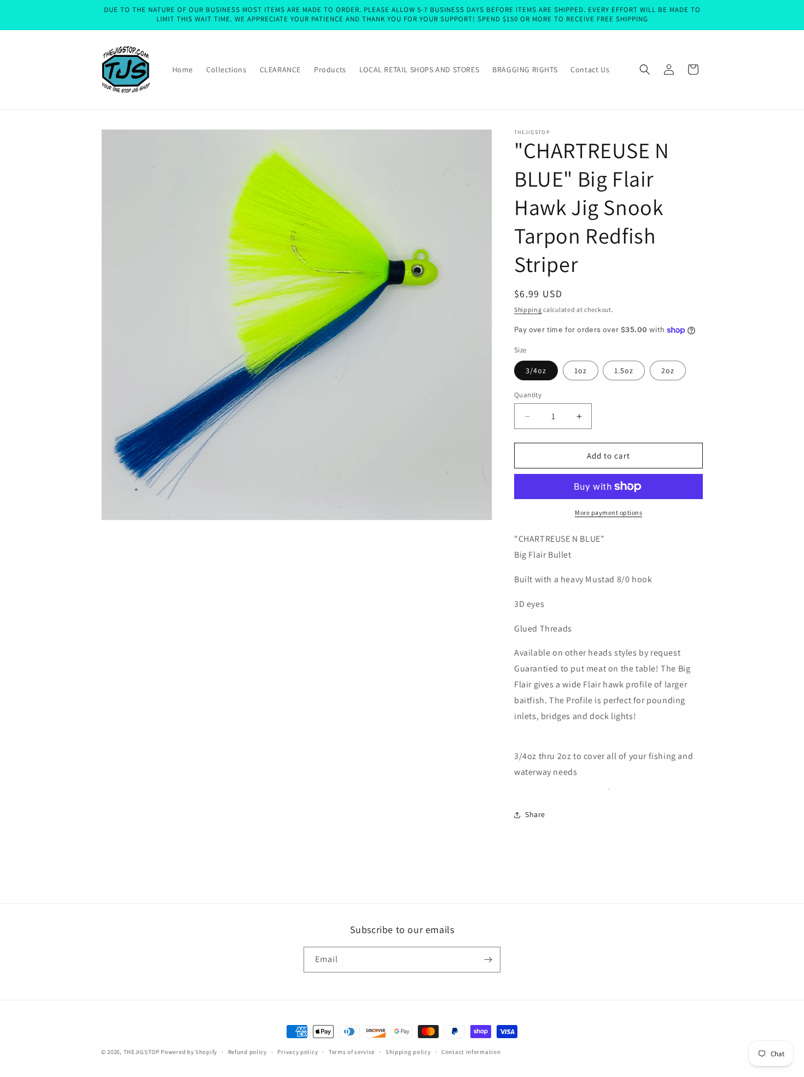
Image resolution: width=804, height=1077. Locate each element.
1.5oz (623, 370)
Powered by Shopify (189, 1052)
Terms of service (352, 1052)
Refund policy (247, 1052)
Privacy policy (297, 1052)
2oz (667, 370)
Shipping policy (408, 1052)
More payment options (608, 512)
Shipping (528, 309)
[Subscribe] (488, 959)
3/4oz (536, 370)
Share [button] (535, 814)
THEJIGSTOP (142, 1052)
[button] (645, 69)
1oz (580, 370)
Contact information (470, 1052)
